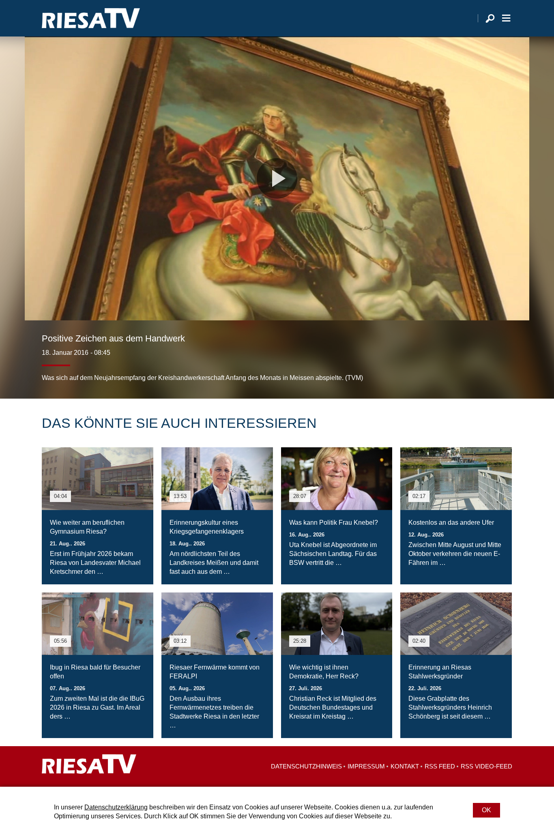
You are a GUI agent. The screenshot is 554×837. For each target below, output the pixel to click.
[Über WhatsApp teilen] (488, 366)
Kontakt (405, 766)
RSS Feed (440, 766)
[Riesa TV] (91, 18)
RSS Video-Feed (486, 766)
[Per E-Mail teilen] (504, 366)
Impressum (366, 766)
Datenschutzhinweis (306, 766)
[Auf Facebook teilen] (454, 366)
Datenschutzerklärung (116, 807)
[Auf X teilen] (470, 366)
